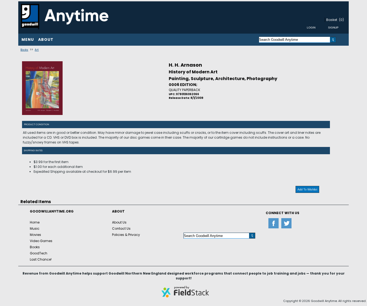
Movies (35, 234)
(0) (341, 19)
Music (34, 228)
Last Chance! (41, 259)
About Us (119, 222)
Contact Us (121, 228)
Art (37, 50)
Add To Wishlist (307, 189)
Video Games (41, 241)
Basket (331, 19)
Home (34, 222)
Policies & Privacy (126, 234)
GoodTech (38, 253)
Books (24, 50)
